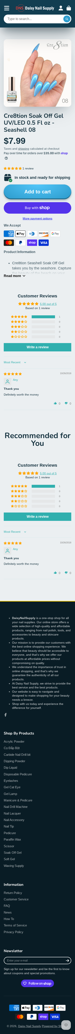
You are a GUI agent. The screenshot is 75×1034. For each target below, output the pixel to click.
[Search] (66, 19)
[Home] (35, 8)
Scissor (9, 846)
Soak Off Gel (12, 852)
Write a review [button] (38, 347)
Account (60, 8)
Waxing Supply (14, 865)
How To (9, 919)
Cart (68, 8)
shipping (23, 148)
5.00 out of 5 (48, 304)
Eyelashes (11, 780)
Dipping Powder (14, 761)
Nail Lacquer (12, 813)
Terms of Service (15, 925)
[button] (13, 168)
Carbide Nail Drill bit (17, 754)
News (8, 912)
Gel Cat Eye (12, 787)
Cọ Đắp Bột (12, 748)
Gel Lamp (10, 794)
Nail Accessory (14, 820)
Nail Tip (9, 826)
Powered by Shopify (55, 1026)
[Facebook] (6, 715)
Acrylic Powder (14, 741)
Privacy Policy (13, 932)
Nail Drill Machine (16, 806)
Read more (12, 276)
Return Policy (13, 893)
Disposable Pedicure (18, 774)
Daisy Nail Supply (29, 1026)
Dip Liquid (10, 767)
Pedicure (10, 833)
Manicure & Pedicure (18, 800)
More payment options (37, 218)
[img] (13, 374)
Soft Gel (9, 859)
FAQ (7, 905)
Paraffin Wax (12, 839)
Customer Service (16, 899)
